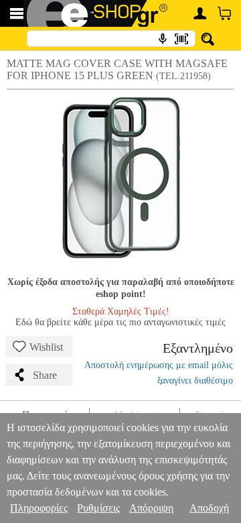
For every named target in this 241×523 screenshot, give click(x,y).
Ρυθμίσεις (98, 508)
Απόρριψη (151, 508)
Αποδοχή (209, 508)
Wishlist (46, 347)
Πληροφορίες (39, 508)
